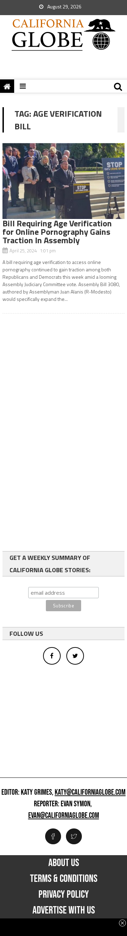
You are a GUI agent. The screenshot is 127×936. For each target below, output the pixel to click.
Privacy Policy (63, 894)
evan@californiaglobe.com (63, 815)
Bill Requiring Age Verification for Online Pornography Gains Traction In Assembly (57, 231)
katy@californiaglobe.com (90, 792)
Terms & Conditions (63, 878)
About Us (63, 863)
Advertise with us (63, 910)
